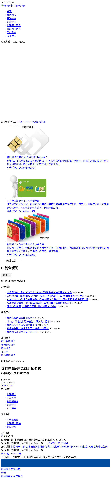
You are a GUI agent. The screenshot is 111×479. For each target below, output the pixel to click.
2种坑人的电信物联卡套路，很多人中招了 (28, 321)
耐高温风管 (87, 446)
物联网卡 (11, 15)
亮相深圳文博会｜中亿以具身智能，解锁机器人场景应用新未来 (39, 303)
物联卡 (4, 352)
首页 (9, 11)
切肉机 (24, 446)
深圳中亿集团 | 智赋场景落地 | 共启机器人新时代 (31, 306)
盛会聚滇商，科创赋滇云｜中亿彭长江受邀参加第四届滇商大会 (39, 292)
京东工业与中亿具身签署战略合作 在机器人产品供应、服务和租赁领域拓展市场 (47, 299)
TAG (26, 122)
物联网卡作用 (39, 122)
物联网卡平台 (14, 25)
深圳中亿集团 (101, 446)
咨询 (3, 473)
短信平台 (11, 408)
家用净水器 (53, 446)
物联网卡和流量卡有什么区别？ (23, 332)
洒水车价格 (75, 446)
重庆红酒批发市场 (37, 446)
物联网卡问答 (14, 29)
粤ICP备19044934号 (58, 443)
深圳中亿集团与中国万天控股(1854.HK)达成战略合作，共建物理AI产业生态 (45, 296)
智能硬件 (11, 22)
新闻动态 (11, 32)
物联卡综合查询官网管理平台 (22, 325)
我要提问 (6, 275)
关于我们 (11, 36)
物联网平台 (12, 401)
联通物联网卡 (8, 355)
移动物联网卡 (8, 345)
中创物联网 (12, 420)
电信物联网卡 (8, 341)
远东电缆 (64, 446)
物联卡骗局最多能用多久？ (21, 318)
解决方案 (11, 18)
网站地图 (11, 427)
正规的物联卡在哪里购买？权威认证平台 (28, 328)
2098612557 (7, 385)
